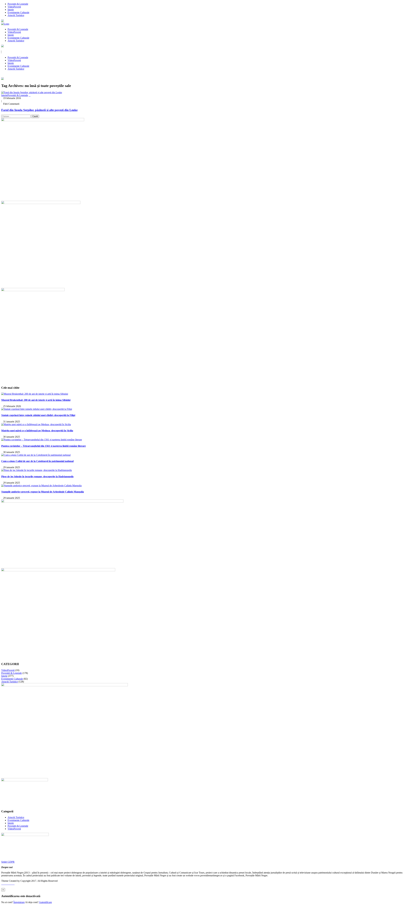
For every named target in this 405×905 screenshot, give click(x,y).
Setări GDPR (8, 861)
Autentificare (45, 902)
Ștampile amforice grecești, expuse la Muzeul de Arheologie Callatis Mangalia (42, 491)
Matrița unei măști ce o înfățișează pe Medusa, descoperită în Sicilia (37, 430)
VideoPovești (14, 6)
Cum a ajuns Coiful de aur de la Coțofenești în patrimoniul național (37, 461)
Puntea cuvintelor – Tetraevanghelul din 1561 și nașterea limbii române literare (43, 446)
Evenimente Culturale (18, 12)
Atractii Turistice (16, 15)
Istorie (11, 9)
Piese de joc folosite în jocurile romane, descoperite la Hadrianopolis (37, 476)
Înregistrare (19, 902)
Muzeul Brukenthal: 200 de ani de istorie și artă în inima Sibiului (35, 400)
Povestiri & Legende (18, 4)
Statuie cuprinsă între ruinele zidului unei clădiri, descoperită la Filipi (38, 415)
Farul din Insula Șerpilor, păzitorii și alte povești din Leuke (39, 110)
